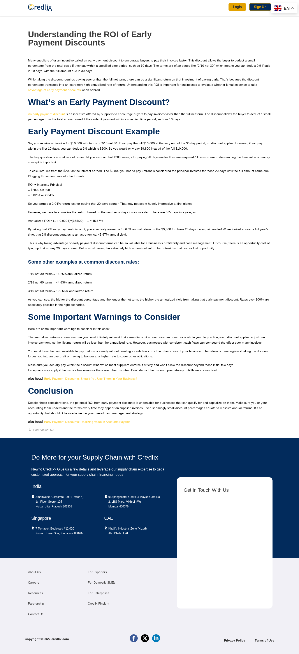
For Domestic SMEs (101, 582)
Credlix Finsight (98, 603)
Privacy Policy (235, 640)
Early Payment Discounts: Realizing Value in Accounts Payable (87, 421)
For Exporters (97, 572)
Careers (33, 582)
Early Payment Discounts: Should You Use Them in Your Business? (90, 378)
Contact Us (35, 614)
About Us (34, 572)
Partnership (36, 603)
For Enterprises (98, 593)
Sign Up (260, 7)
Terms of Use (264, 640)
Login (237, 7)
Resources (35, 593)
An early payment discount (47, 114)
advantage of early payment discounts (55, 90)
